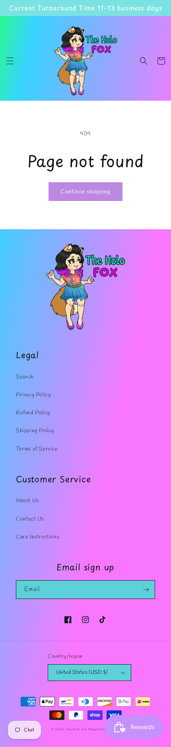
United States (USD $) (81, 672)
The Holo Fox (77, 729)
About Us (27, 501)
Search (25, 377)
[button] (10, 61)
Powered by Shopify (104, 729)
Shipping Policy (35, 431)
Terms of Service (37, 449)
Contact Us (30, 519)
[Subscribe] (146, 589)
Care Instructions (37, 537)
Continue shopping (85, 192)
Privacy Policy (33, 395)
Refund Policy (33, 413)
